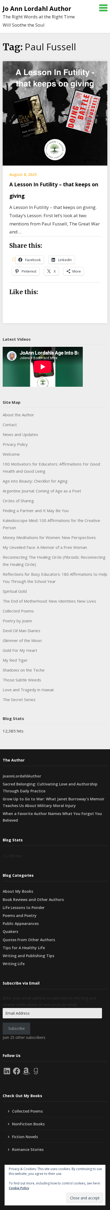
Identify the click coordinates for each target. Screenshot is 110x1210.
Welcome (11, 454)
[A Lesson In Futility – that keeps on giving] (55, 113)
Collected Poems (18, 611)
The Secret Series (19, 699)
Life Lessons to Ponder (24, 907)
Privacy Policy (15, 444)
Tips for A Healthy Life (24, 947)
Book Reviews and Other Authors (33, 899)
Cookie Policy (19, 1188)
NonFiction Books (28, 1123)
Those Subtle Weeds (22, 679)
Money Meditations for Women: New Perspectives (49, 537)
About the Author (18, 414)
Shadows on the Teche (24, 670)
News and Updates (20, 434)
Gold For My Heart (20, 650)
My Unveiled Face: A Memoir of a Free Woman (45, 547)
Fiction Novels (25, 1136)
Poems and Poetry (20, 915)
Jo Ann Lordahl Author (37, 8)
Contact (10, 424)
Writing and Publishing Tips (28, 955)
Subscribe (16, 1028)
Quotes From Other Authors (29, 939)
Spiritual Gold (15, 591)
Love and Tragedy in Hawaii (28, 689)
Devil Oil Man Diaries (21, 630)
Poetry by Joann (17, 620)
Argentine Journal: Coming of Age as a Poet (42, 490)
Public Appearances (21, 923)
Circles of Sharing (18, 500)
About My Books (18, 891)
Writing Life (14, 963)
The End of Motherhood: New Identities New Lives (49, 601)
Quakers (10, 931)
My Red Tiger (15, 660)
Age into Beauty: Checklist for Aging (35, 481)
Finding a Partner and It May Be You (36, 510)
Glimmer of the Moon (22, 640)
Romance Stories (28, 1149)
